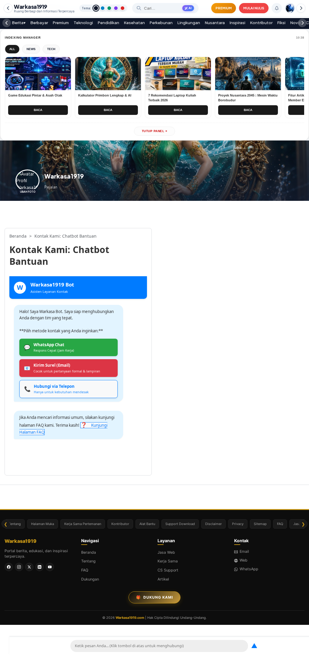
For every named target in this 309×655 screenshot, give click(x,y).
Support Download (180, 524)
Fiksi (281, 22)
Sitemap (260, 524)
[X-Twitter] (29, 567)
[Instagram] (19, 567)
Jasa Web (166, 552)
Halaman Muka (42, 524)
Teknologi (83, 22)
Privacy (238, 524)
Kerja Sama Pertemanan (82, 524)
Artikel (163, 579)
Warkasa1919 (44, 8)
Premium (61, 22)
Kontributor (261, 22)
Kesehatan (134, 22)
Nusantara (215, 22)
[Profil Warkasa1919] (290, 8)
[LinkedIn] (39, 567)
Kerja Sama (168, 561)
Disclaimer (213, 524)
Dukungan (90, 579)
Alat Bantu (147, 524)
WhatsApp (249, 569)
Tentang (14, 524)
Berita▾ (19, 22)
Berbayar (39, 22)
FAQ (280, 524)
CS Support (168, 570)
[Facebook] (9, 567)
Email (244, 551)
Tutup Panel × (154, 131)
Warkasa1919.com (130, 617)
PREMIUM (223, 8)
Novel (295, 22)
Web (243, 560)
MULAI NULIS (253, 8)
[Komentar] (277, 8)
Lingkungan (188, 22)
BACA (38, 110)
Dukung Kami (154, 597)
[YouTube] (50, 567)
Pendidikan (108, 22)
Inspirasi (237, 22)
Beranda (88, 552)
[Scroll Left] (8, 8)
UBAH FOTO (27, 191)
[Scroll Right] (300, 8)
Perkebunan (161, 22)
